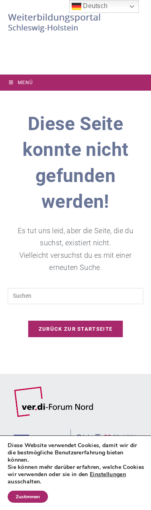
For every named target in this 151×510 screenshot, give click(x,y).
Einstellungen (108, 474)
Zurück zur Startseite (75, 329)
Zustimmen (28, 496)
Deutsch (94, 5)
